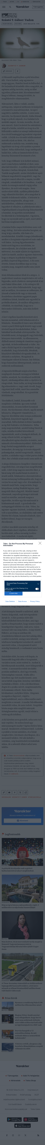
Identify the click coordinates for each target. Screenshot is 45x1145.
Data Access (22, 601)
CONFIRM (14, 593)
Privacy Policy (35, 601)
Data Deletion (10, 601)
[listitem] (21, 584)
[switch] (37, 589)
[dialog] (22, 573)
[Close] (41, 544)
